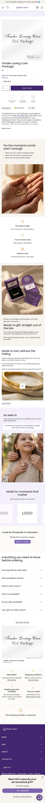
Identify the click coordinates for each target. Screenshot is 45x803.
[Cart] (42, 7)
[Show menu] (3, 7)
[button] (39, 797)
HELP (4, 744)
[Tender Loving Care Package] (22, 642)
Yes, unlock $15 (22, 790)
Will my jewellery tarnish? (13, 578)
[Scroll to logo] (22, 513)
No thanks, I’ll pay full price (22, 797)
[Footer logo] (10, 729)
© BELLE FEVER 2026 (8, 773)
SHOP (4, 737)
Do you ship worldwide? (12, 602)
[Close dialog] (42, 777)
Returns (37, 773)
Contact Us (7, 759)
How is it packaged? (11, 594)
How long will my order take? (14, 570)
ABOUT (5, 752)
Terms (30, 773)
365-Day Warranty (21, 116)
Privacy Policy (22, 773)
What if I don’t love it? (11, 586)
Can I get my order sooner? (14, 610)
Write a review (22, 542)
